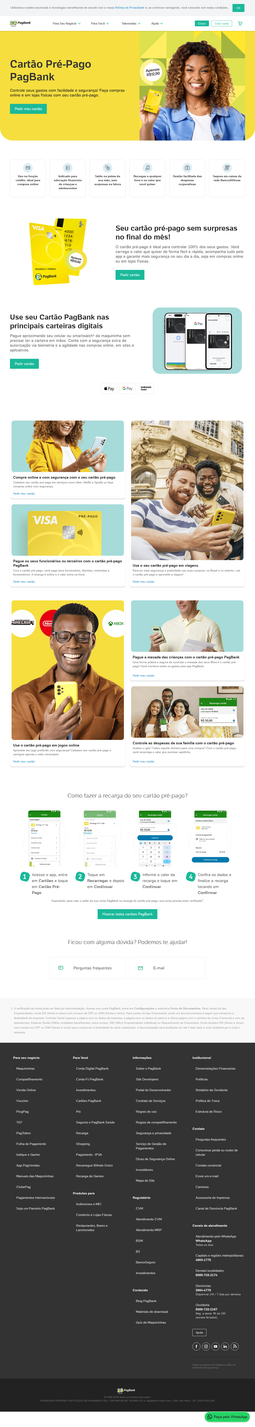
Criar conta (222, 23)
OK (238, 8)
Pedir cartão (130, 274)
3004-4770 (203, 1290)
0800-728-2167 (206, 1309)
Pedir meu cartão (28, 108)
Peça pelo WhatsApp (230, 1416)
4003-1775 (203, 1260)
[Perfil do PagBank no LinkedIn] (225, 1346)
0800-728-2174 (206, 1275)
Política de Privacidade (129, 7)
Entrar (202, 23)
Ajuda (199, 1332)
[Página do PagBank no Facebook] (196, 1346)
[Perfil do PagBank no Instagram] (206, 1346)
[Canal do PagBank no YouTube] (215, 1346)
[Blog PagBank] (234, 1346)
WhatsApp (204, 1241)
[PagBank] (21, 24)
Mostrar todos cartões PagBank (127, 914)
